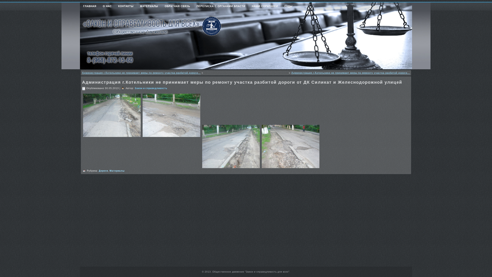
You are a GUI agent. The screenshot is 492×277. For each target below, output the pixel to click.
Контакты (126, 6)
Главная (89, 6)
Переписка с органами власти (221, 6)
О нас (107, 6)
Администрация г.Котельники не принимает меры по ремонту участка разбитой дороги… (141, 72)
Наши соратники (265, 6)
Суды (288, 6)
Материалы (149, 6)
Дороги (103, 170)
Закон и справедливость (151, 88)
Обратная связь (177, 6)
